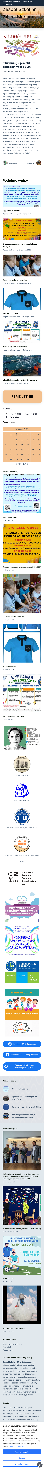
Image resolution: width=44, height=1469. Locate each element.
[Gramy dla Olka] (22, 1255)
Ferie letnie (14, 417)
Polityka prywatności (16, 1446)
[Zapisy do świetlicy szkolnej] (22, 265)
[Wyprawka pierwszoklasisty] (22, 332)
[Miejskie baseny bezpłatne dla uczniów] (22, 365)
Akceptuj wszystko (22, 1452)
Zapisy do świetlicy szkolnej (15, 280)
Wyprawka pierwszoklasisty (15, 347)
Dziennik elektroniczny (12, 1)
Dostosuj (22, 1458)
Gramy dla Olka (8, 1278)
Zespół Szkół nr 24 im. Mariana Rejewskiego (19, 17)
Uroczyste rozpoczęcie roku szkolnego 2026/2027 (22, 567)
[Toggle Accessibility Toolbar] (39, 1464)
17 (28, 449)
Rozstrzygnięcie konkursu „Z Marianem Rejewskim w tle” (23, 1116)
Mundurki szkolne (10, 313)
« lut (18, 464)
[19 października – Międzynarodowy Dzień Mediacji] (22, 1205)
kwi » (25, 464)
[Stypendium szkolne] (22, 196)
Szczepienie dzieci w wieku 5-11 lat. (26, 1107)
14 (11, 449)
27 (5, 459)
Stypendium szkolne (12, 210)
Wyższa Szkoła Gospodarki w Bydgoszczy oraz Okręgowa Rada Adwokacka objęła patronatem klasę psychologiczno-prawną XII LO (21, 1176)
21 (11, 454)
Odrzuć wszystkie (22, 1464)
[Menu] (40, 17)
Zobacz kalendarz (10, 422)
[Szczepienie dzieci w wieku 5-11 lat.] (6, 1107)
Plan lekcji (27, 1)
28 (11, 459)
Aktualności (20, 72)
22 (16, 454)
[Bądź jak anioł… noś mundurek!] (22, 1305)
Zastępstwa (7, 4)
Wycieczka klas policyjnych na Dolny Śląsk (24, 1097)
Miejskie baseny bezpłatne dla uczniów (20, 380)
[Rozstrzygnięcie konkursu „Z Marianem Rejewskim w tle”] (6, 1116)
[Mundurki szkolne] (22, 299)
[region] (22, 1445)
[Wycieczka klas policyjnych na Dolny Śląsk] (6, 1098)
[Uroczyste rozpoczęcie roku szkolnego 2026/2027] (22, 229)
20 (5, 454)
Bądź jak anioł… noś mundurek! (14, 1328)
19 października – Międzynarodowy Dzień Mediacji (22, 1229)
